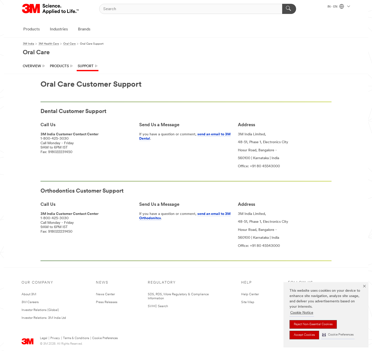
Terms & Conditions (76, 338)
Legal (43, 338)
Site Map (247, 302)
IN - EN (332, 6)
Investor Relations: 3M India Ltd (44, 318)
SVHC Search (158, 306)
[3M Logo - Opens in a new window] (50, 9)
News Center (105, 294)
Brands (84, 29)
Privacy (55, 338)
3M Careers (30, 302)
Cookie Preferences (105, 338)
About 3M (29, 294)
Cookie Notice (301, 313)
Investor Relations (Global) (40, 310)
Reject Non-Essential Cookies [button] (313, 324)
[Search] (289, 9)
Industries (59, 29)
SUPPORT (86, 66)
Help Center (250, 294)
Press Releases (106, 302)
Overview (32, 66)
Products (31, 29)
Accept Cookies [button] (304, 335)
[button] (338, 335)
